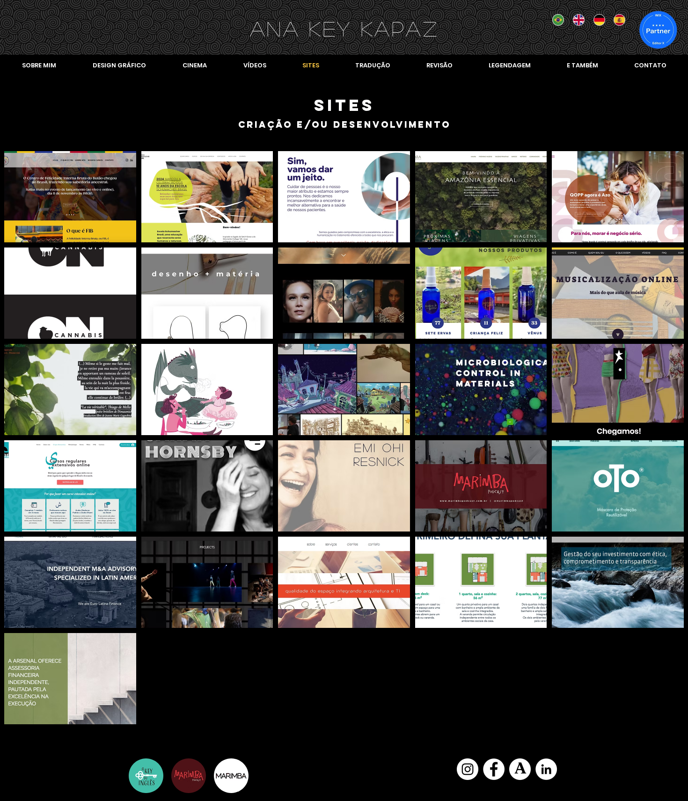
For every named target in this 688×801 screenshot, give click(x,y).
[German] (596, 19)
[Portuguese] (556, 19)
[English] (576, 19)
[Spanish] (617, 19)
